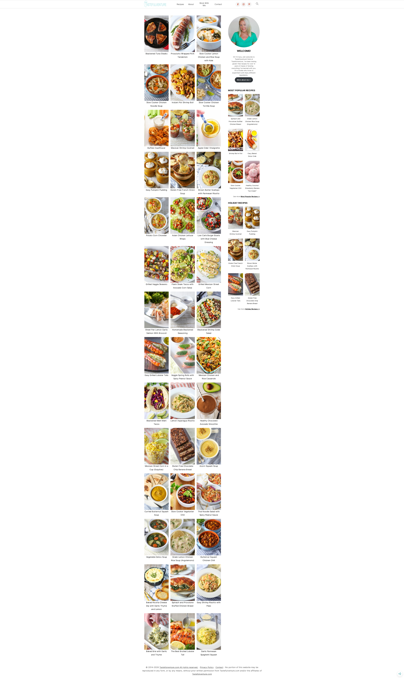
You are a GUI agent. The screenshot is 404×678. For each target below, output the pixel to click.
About (191, 4)
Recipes (180, 4)
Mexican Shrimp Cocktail (182, 148)
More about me (243, 80)
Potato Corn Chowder (156, 235)
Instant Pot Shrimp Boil (183, 102)
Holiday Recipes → (252, 309)
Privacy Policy (207, 667)
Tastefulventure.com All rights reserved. (178, 667)
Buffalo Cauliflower (156, 148)
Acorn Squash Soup (209, 466)
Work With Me (204, 4)
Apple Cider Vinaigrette (209, 148)
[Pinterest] (249, 4)
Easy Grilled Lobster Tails (156, 375)
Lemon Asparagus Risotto (183, 421)
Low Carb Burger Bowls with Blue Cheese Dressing (209, 238)
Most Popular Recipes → (250, 196)
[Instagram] (243, 4)
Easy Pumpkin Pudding (156, 190)
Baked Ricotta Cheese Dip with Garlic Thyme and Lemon (156, 605)
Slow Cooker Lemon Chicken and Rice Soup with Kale (209, 57)
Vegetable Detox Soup (156, 557)
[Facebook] (237, 4)
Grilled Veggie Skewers (156, 284)
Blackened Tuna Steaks (156, 54)
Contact (218, 4)
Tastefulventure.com (202, 674)
